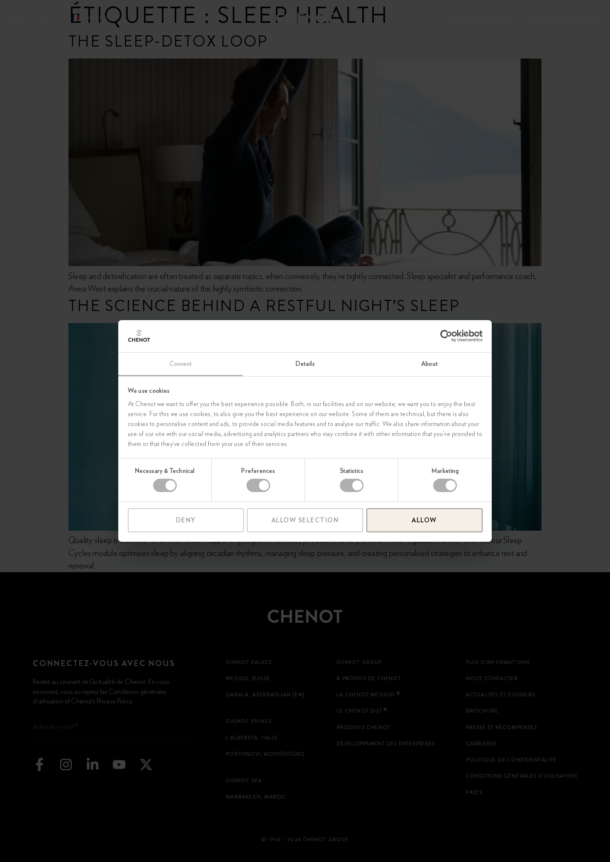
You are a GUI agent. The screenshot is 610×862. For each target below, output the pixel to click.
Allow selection (305, 520)
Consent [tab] (180, 363)
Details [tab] (305, 363)
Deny (186, 520)
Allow (424, 520)
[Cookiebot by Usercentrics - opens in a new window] (446, 336)
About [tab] (429, 363)
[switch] (258, 485)
